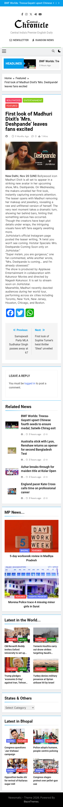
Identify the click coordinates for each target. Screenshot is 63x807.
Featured (12, 105)
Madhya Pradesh (37, 596)
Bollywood (14, 100)
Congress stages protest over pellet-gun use (45, 780)
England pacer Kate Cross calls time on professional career (38, 488)
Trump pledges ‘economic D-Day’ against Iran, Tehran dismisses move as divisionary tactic (15, 682)
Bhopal (24, 550)
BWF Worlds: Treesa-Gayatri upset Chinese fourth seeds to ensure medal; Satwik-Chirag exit (27, 3)
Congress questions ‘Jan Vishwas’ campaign (15, 751)
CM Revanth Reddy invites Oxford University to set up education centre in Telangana (15, 653)
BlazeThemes (31, 801)
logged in (29, 383)
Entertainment (33, 100)
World (22, 639)
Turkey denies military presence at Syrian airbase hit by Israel (45, 679)
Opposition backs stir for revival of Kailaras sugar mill (16, 780)
